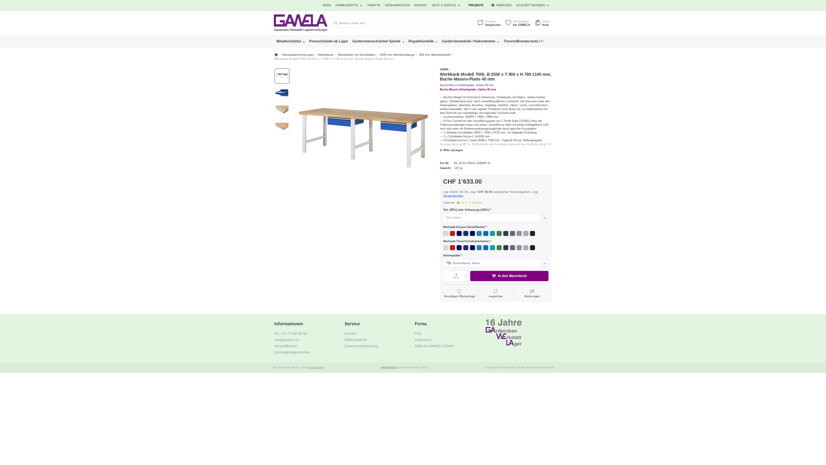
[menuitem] (327, 5)
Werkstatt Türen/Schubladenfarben (466, 241)
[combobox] (401, 23)
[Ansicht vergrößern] (363, 138)
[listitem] (363, 138)
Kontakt (420, 5)
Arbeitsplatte (451, 255)
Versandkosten (453, 195)
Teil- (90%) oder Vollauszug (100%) (466, 209)
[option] (282, 76)
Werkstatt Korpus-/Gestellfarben (464, 227)
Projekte (476, 5)
